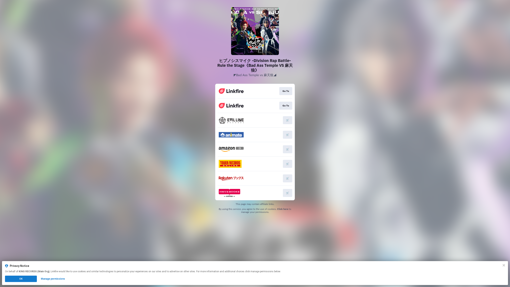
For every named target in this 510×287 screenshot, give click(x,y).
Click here (282, 208)
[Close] (504, 265)
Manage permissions (53, 278)
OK (21, 278)
